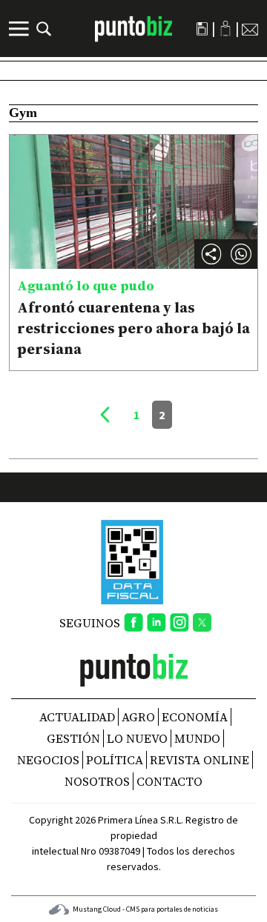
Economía (195, 717)
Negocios (48, 760)
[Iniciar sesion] (225, 28)
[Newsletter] (250, 29)
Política (114, 760)
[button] (241, 254)
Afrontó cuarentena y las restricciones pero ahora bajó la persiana (133, 328)
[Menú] (21, 28)
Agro (138, 717)
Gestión (73, 738)
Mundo (197, 738)
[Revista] (202, 29)
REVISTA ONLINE (199, 760)
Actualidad (77, 717)
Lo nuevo (137, 738)
